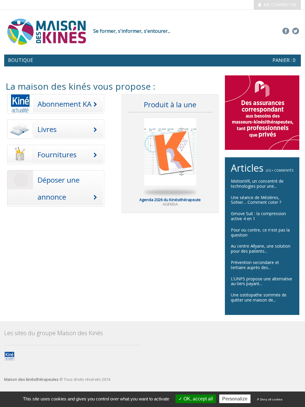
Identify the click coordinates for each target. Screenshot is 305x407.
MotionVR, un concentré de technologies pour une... (257, 183)
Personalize (235, 398)
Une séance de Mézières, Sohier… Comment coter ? (256, 200)
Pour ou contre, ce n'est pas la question (260, 232)
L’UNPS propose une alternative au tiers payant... (261, 281)
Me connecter (279, 4)
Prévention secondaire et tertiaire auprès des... (255, 265)
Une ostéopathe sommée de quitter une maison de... (259, 297)
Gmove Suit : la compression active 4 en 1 (258, 216)
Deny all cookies (270, 399)
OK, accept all (197, 398)
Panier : (284, 60)
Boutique (20, 60)
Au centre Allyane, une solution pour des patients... (260, 248)
